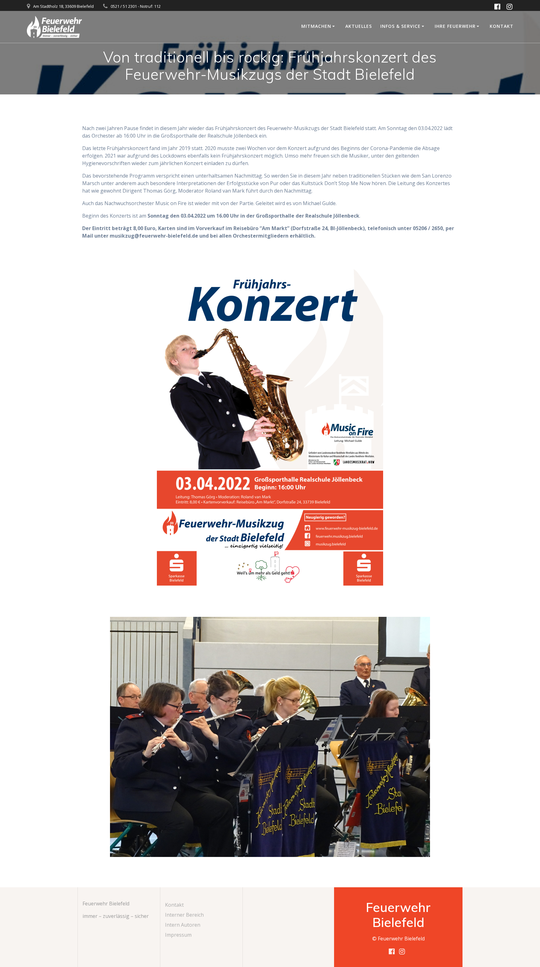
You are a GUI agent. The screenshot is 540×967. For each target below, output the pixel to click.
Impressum (178, 934)
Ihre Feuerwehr (455, 26)
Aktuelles (358, 26)
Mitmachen (316, 26)
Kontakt (501, 26)
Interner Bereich (184, 914)
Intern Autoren (182, 924)
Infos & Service (400, 26)
